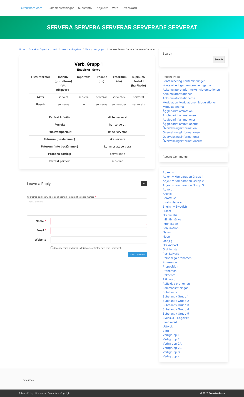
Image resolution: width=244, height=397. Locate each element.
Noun (166, 236)
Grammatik (170, 215)
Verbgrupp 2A (172, 343)
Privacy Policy (26, 393)
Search (167, 53)
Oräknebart (170, 245)
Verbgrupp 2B (172, 348)
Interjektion (170, 223)
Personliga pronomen (177, 258)
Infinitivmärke (172, 219)
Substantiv (170, 292)
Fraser (167, 211)
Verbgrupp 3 (171, 352)
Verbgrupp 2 (171, 339)
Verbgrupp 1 (99, 49)
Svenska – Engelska (39, 49)
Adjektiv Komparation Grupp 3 (183, 185)
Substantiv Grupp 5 (176, 313)
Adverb (168, 189)
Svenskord (170, 322)
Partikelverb (171, 253)
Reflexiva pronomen (176, 283)
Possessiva (170, 262)
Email (41, 230)
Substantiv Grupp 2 (176, 300)
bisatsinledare (172, 202)
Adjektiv (168, 172)
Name (41, 221)
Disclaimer (40, 393)
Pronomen (169, 271)
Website (40, 239)
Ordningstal (170, 249)
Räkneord (169, 275)
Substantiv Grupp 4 (176, 309)
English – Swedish (175, 206)
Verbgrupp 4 (171, 356)
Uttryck (168, 326)
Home (22, 49)
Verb (55, 49)
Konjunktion (170, 228)
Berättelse (169, 198)
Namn (167, 232)
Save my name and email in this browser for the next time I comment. (87, 248)
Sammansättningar (175, 288)
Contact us (53, 393)
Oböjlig (167, 241)
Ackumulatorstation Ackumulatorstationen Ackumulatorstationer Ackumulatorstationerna (191, 94)
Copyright (65, 393)
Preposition (170, 266)
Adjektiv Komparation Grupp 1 (183, 176)
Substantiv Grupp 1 (175, 296)
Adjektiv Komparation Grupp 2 (183, 181)
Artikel (167, 193)
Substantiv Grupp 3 (176, 305)
